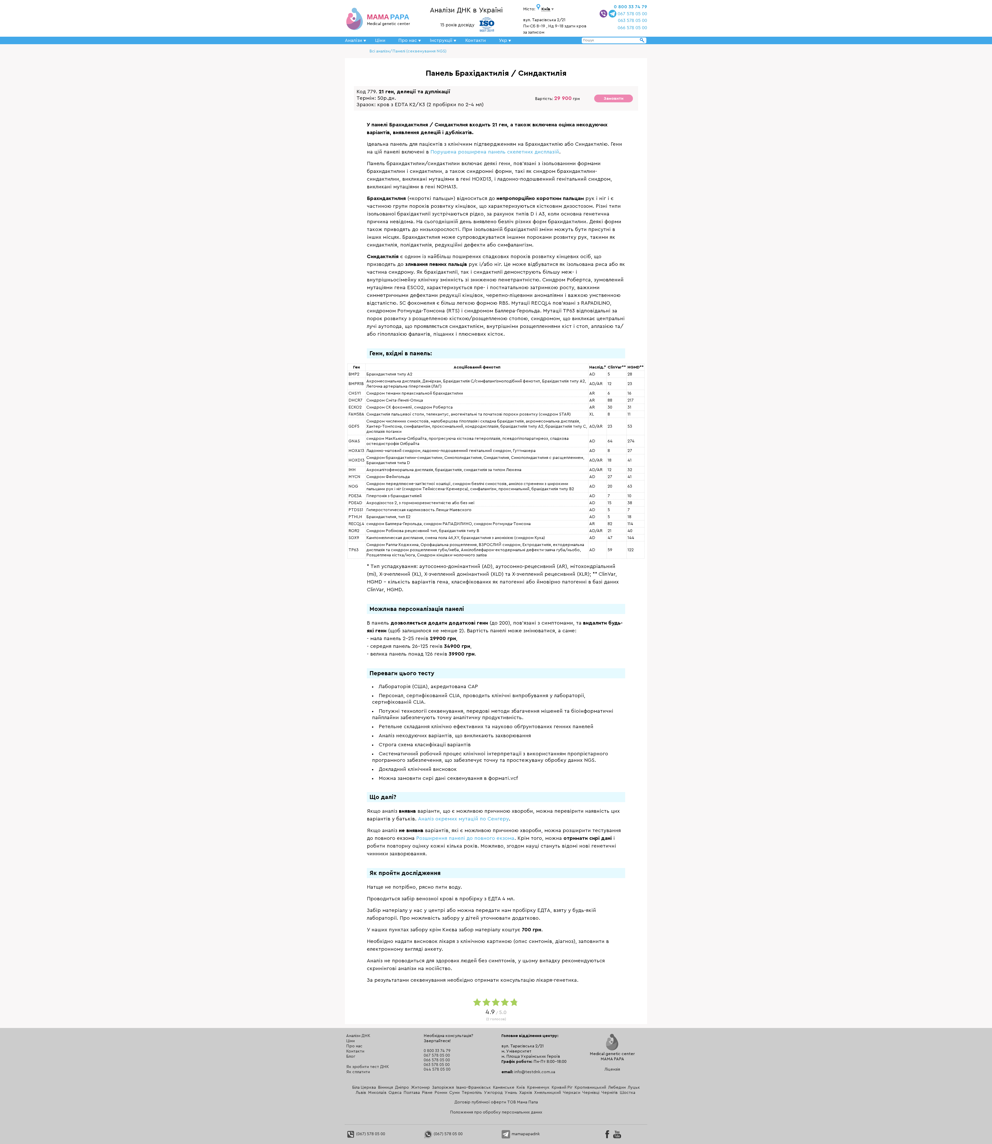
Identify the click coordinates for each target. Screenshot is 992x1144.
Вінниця (385, 1087)
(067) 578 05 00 (370, 1134)
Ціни (380, 40)
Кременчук (538, 1087)
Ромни (441, 1093)
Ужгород (493, 1093)
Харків (525, 1093)
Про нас (354, 1046)
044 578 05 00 (437, 1069)
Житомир (420, 1087)
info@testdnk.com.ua (534, 1072)
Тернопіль (472, 1093)
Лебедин (617, 1087)
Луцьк (634, 1087)
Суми (454, 1093)
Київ (520, 1087)
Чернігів (609, 1093)
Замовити (613, 98)
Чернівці (590, 1093)
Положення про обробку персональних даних (496, 1112)
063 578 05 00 (632, 20)
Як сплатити (358, 1072)
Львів (361, 1093)
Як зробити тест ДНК (367, 1067)
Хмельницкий (547, 1093)
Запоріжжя (443, 1087)
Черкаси (571, 1093)
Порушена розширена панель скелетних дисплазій (494, 152)
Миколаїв (377, 1093)
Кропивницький (590, 1087)
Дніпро (402, 1087)
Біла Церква (364, 1087)
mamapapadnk (525, 1134)
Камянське (503, 1087)
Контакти (475, 40)
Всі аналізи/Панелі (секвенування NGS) (407, 51)
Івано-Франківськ (473, 1087)
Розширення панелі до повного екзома (465, 838)
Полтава (412, 1093)
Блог (350, 1056)
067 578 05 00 (632, 13)
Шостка (627, 1093)
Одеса (395, 1093)
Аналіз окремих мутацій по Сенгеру (463, 818)
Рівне (427, 1093)
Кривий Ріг (562, 1087)
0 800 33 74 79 (630, 6)
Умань (511, 1093)
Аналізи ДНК (358, 1036)
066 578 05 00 (632, 27)
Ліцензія (612, 1069)
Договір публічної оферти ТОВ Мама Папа (496, 1102)
